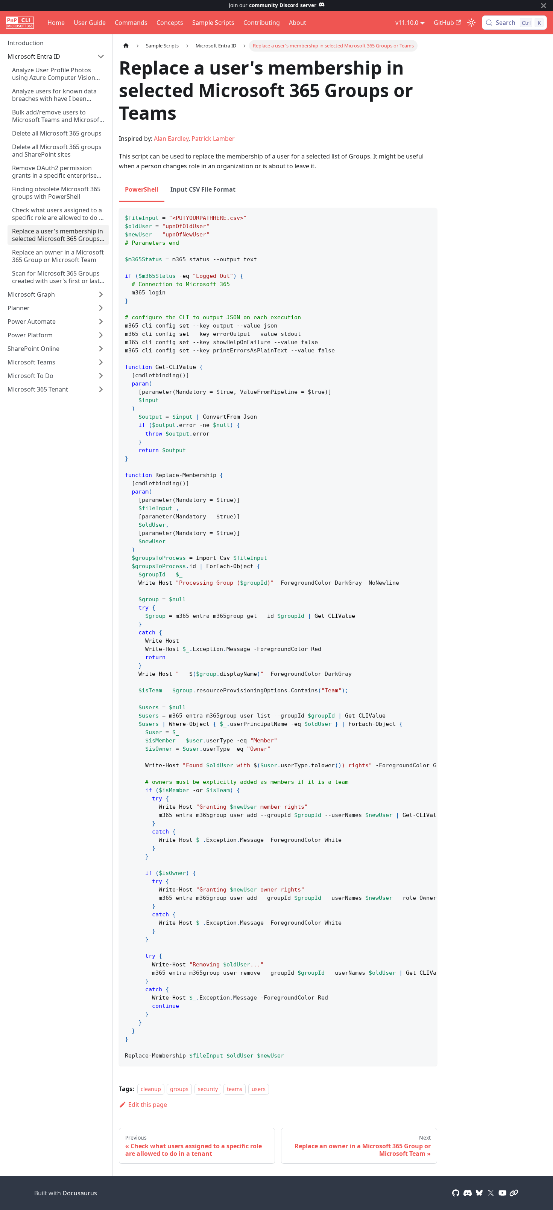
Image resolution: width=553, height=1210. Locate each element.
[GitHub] (456, 1193)
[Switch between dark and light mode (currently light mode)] (471, 23)
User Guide (90, 22)
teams (234, 1089)
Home (56, 22)
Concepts (169, 22)
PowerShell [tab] (141, 189)
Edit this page (147, 1104)
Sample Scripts (213, 22)
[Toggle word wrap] (414, 217)
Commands (131, 22)
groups (179, 1089)
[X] (491, 1193)
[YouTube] (502, 1193)
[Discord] (467, 1193)
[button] (56, 56)
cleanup (151, 1089)
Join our (272, 5)
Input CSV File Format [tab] (202, 189)
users (259, 1089)
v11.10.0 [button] (406, 22)
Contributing (261, 22)
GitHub (444, 22)
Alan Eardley (171, 138)
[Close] (543, 5)
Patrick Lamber (213, 138)
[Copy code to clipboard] (428, 217)
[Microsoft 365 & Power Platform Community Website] (514, 1193)
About (297, 22)
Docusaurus (79, 1193)
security (208, 1089)
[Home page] (126, 46)
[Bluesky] (479, 1193)
